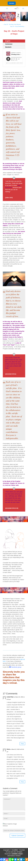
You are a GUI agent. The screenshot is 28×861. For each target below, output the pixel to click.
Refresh (5, 826)
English (7, 41)
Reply (22, 743)
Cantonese (8, 44)
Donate (11, 3)
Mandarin (8, 47)
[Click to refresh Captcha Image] (10, 824)
